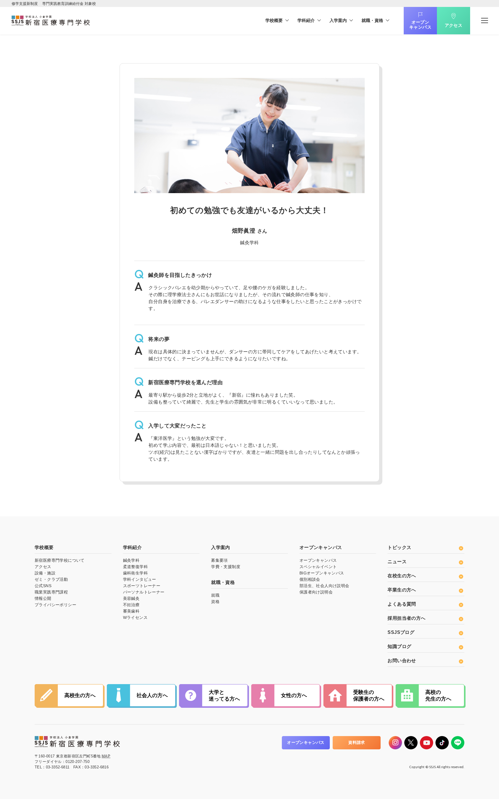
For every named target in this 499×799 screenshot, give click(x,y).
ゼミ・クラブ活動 (51, 579)
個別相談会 (309, 579)
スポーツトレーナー (142, 585)
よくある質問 (402, 604)
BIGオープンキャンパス (321, 573)
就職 (215, 595)
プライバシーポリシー (55, 604)
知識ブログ (399, 646)
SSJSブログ (401, 632)
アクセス (454, 25)
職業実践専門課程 (51, 592)
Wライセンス (135, 617)
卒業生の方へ (402, 589)
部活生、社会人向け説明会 (324, 585)
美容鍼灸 (131, 598)
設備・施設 (45, 573)
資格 (215, 601)
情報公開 (43, 598)
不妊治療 (131, 604)
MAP (106, 756)
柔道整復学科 (135, 566)
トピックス (399, 547)
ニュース (397, 561)
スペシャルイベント (318, 566)
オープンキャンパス (420, 24)
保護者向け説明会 (316, 592)
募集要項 (219, 560)
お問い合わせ (402, 660)
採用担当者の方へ (406, 618)
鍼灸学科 (131, 560)
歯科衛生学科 (135, 573)
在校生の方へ (402, 575)
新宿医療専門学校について (60, 560)
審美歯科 (131, 611)
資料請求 (356, 742)
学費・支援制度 (225, 566)
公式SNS (43, 585)
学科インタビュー (139, 579)
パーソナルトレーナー (144, 592)
